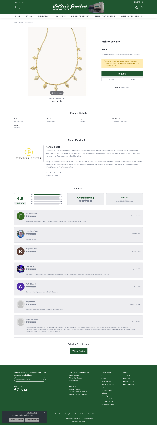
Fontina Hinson (31, 213)
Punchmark (82, 421)
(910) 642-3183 (56, 101)
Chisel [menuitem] (103, 376)
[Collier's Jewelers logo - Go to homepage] (78, 7)
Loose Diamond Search (131, 16)
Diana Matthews (32, 319)
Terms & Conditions (80, 414)
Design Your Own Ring (105, 16)
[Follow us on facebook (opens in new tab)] (15, 389)
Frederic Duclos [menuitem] (107, 384)
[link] (20, 2)
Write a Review (79, 351)
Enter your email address (22, 375)
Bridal (29, 16)
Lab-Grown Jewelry (80, 16)
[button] (138, 2)
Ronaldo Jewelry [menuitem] (107, 402)
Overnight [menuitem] (105, 396)
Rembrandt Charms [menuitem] (109, 399)
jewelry (21, 22)
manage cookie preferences (22, 415)
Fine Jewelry (43, 16)
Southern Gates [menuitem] (107, 405)
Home (17, 16)
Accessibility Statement (95, 414)
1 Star (31, 203)
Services (126, 379)
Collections (60, 16)
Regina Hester (31, 249)
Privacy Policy (128, 382)
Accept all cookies (32, 420)
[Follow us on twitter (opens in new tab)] (21, 389)
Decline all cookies (16, 420)
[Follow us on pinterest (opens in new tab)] (18, 389)
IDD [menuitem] (102, 387)
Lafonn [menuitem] (104, 393)
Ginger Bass (30, 301)
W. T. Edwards (31, 284)
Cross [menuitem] (103, 379)
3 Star (31, 199)
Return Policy (128, 384)
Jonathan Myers (32, 231)
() (61, 194)
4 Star (31, 197)
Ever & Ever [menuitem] (106, 382)
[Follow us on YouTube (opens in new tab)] (25, 389)
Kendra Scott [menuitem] (106, 390)
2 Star (31, 201)
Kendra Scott (51, 121)
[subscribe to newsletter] (42, 379)
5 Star (31, 194)
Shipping (111, 79)
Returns (133, 79)
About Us (127, 376)
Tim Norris (30, 266)
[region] (56, 61)
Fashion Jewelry (52, 175)
